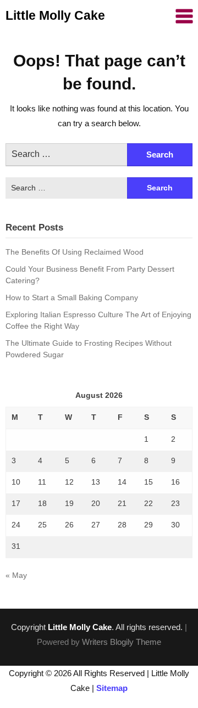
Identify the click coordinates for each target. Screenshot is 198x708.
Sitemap (112, 688)
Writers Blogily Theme (121, 642)
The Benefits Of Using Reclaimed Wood (75, 252)
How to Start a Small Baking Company (72, 297)
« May (16, 575)
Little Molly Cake (55, 15)
